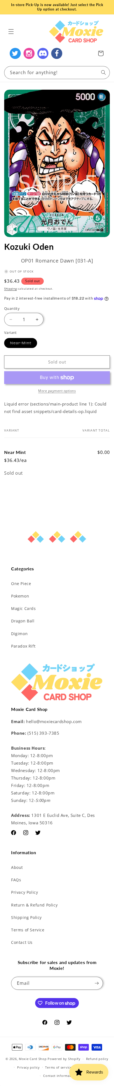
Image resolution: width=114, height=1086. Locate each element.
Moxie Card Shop (33, 1059)
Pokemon (20, 596)
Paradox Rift (23, 646)
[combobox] (57, 72)
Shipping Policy (26, 917)
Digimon (19, 633)
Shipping (10, 288)
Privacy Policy (24, 892)
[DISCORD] (42, 53)
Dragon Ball (23, 620)
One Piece (21, 583)
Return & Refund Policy (34, 905)
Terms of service (58, 1067)
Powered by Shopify (64, 1059)
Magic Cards (23, 608)
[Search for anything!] (103, 72)
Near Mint (23, 344)
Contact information (59, 1076)
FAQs (16, 879)
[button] (11, 31)
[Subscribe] (96, 983)
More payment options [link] (57, 390)
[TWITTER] (15, 53)
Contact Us (22, 942)
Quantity (12, 308)
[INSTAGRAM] (29, 53)
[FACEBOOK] (56, 53)
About (17, 867)
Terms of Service (28, 929)
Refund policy (97, 1059)
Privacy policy (28, 1067)
